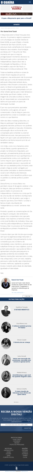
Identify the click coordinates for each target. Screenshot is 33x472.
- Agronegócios (8, 450)
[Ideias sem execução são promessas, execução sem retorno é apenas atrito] (6, 359)
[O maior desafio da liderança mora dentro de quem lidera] (6, 392)
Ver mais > (16, 402)
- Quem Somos (16, 439)
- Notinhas (24, 454)
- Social (24, 457)
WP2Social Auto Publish (10, 471)
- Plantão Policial (8, 457)
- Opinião (25, 455)
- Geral (8, 455)
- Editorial (24, 450)
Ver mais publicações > (18, 292)
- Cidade (8, 452)
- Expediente (16, 441)
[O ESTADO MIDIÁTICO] (6, 310)
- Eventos (25, 452)
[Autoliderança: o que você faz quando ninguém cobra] (6, 376)
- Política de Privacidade (16, 444)
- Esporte (8, 454)
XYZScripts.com (24, 471)
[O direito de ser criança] (6, 343)
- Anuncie (16, 443)
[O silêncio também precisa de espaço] (6, 327)
